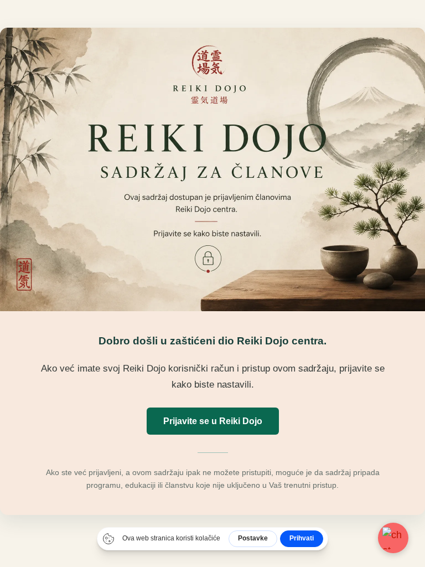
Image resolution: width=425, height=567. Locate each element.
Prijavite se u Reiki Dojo (212, 421)
